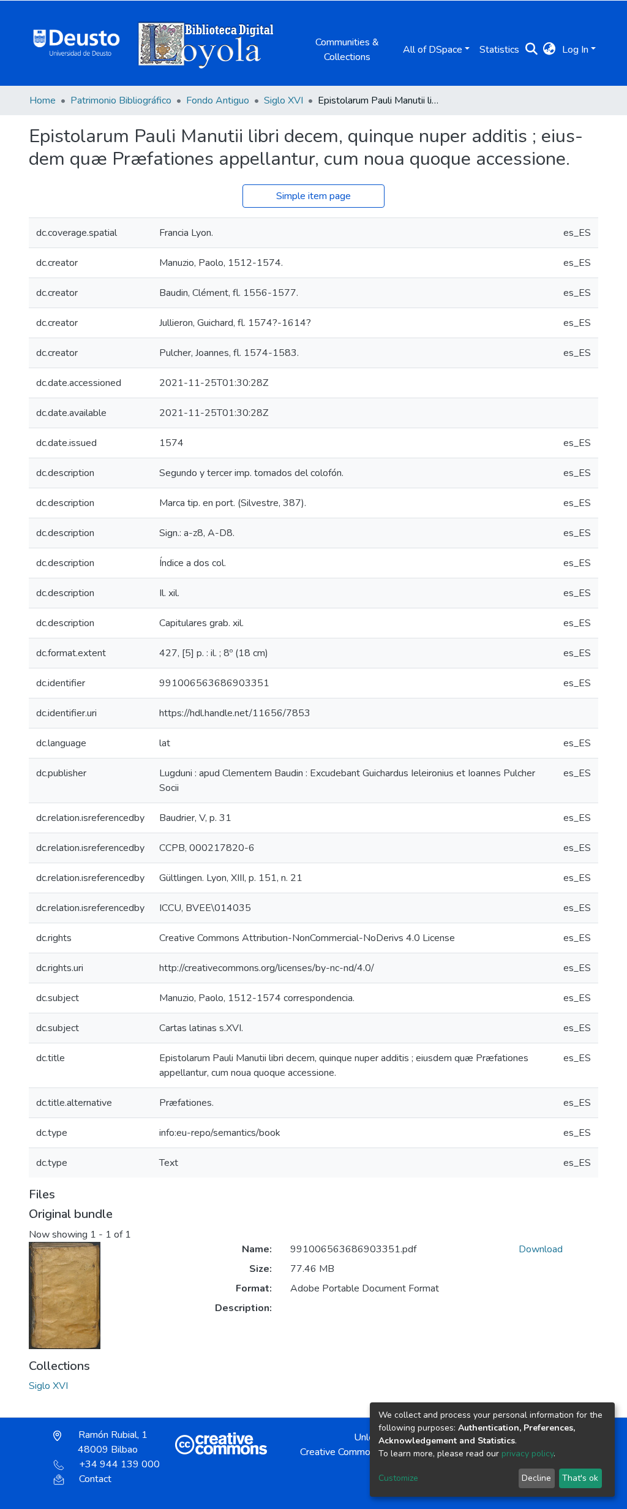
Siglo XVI (283, 100)
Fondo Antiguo (217, 100)
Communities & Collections (347, 50)
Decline (536, 1478)
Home (42, 100)
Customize (398, 1478)
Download (541, 1249)
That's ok (580, 1478)
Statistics (499, 49)
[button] (549, 49)
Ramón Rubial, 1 (112, 1442)
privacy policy (527, 1453)
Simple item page (313, 196)
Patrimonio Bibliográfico (120, 100)
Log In (575, 49)
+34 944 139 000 (119, 1464)
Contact (95, 1479)
